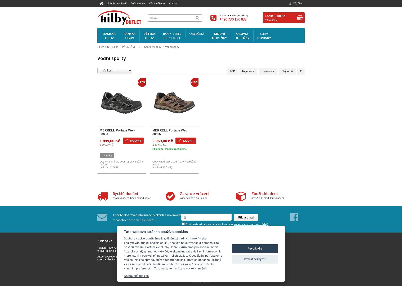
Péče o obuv (138, 3)
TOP (232, 71)
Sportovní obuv (152, 47)
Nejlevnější (268, 71)
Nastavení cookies (136, 275)
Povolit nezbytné (255, 259)
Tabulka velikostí (117, 3)
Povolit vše (255, 248)
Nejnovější (248, 71)
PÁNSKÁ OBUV (131, 47)
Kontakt (173, 3)
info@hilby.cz (113, 250)
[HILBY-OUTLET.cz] (119, 17)
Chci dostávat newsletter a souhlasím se (226, 224)
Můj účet (298, 3)
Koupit (188, 140)
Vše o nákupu (157, 3)
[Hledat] (197, 18)
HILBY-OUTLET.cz (107, 47)
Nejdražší (287, 71)
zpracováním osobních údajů (251, 224)
